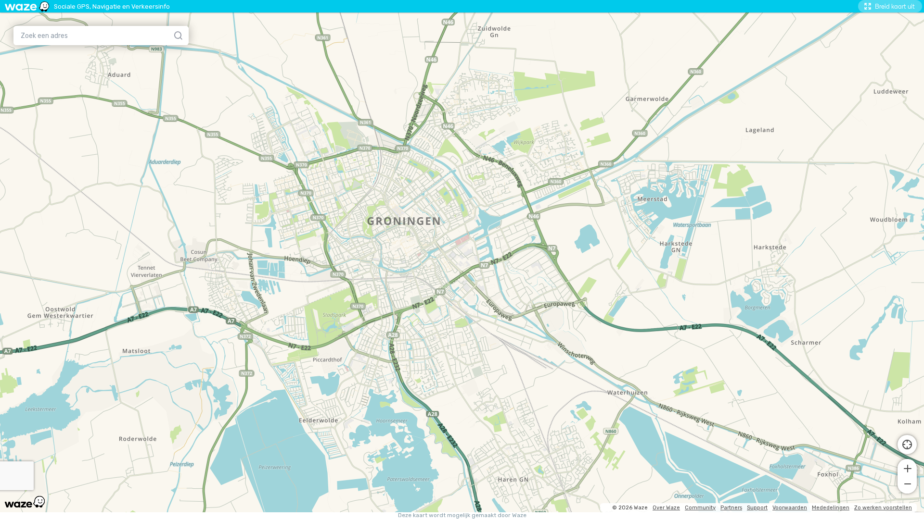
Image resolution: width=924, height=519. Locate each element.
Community (700, 508)
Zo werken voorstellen (883, 508)
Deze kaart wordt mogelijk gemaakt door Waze (462, 515)
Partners (731, 508)
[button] (907, 467)
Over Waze (666, 508)
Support (757, 508)
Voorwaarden (789, 508)
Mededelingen (830, 508)
